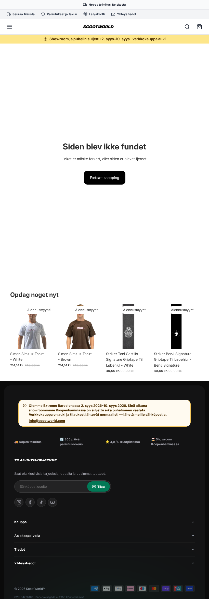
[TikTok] (41, 502)
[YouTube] (52, 502)
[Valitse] (47, 341)
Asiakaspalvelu (27, 536)
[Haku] (187, 26)
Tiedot (19, 549)
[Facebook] (30, 502)
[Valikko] (9, 26)
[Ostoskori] (199, 26)
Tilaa (101, 487)
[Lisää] (143, 341)
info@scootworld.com (47, 421)
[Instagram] (18, 502)
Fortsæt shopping (104, 177)
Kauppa (20, 522)
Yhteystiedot (25, 563)
